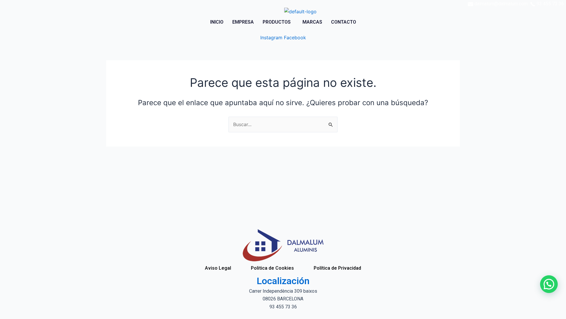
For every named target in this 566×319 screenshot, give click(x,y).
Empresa (243, 22)
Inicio (216, 22)
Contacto (343, 22)
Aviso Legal (218, 268)
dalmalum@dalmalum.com (501, 3)
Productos (277, 22)
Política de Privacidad (337, 268)
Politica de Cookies (272, 268)
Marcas (312, 22)
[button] (278, 22)
